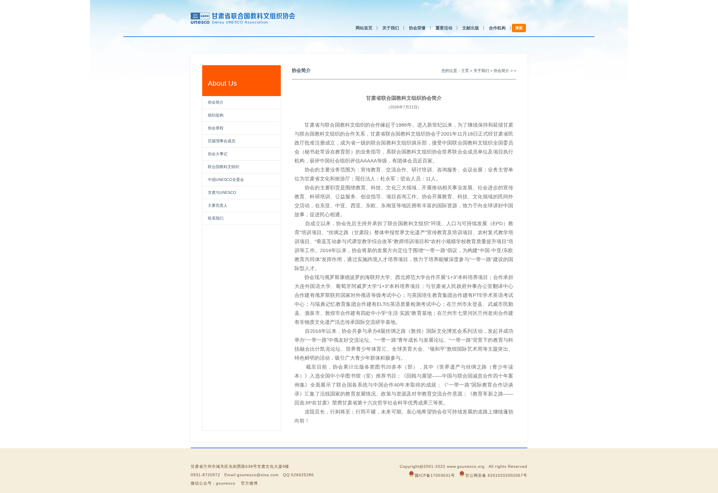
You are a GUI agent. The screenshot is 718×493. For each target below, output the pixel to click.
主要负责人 (217, 205)
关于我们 (390, 27)
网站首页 (364, 27)
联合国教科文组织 (223, 166)
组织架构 (216, 115)
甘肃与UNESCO (222, 192)
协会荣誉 (417, 27)
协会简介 (216, 102)
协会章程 (216, 128)
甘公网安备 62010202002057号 (496, 475)
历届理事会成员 (221, 141)
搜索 (519, 28)
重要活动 (444, 27)
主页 (465, 70)
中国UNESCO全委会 (226, 179)
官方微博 (249, 483)
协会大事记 (217, 154)
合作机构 (497, 27)
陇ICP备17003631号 (435, 475)
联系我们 (216, 218)
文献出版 (470, 27)
